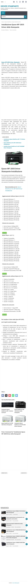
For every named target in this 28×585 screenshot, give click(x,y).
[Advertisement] (14, 46)
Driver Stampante (10, 6)
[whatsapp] (13, 395)
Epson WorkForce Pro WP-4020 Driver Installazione (13, 188)
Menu (3, 13)
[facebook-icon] (14, 2)
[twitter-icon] (17, 2)
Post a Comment (13, 30)
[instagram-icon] (20, 2)
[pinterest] (9, 395)
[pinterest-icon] (26, 2)
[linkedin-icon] (23, 2)
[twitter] (6, 395)
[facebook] (3, 395)
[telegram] (16, 395)
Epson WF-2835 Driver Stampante (11, 62)
